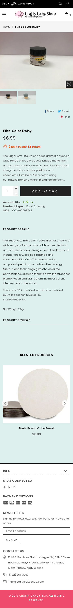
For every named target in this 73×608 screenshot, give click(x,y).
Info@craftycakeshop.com (26, 582)
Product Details (16, 229)
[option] (26, 97)
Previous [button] (5, 403)
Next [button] (65, 403)
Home (6, 26)
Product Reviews (16, 320)
